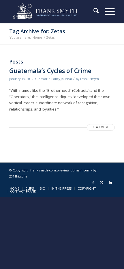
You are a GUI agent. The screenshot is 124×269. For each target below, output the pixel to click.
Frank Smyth (89, 79)
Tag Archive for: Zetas (37, 31)
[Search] (93, 11)
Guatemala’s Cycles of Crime (50, 71)
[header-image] (51, 11)
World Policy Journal (56, 79)
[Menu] (107, 11)
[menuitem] (93, 11)
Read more (101, 127)
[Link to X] (101, 182)
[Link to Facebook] (93, 182)
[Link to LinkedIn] (110, 182)
